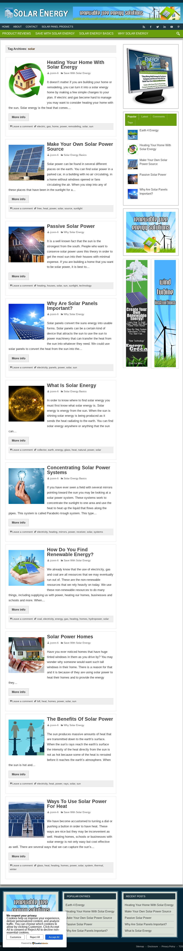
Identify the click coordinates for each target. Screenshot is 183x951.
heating (41, 285)
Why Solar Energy (133, 33)
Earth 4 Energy (149, 130)
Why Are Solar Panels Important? (72, 306)
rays (66, 783)
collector (41, 450)
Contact (32, 26)
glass (67, 450)
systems (98, 532)
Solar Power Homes (70, 636)
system (89, 865)
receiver (80, 532)
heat (45, 208)
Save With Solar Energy (55, 33)
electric (41, 126)
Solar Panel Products (57, 26)
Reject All (35, 937)
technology (85, 285)
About (17, 26)
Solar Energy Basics (96, 33)
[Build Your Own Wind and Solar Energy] (150, 76)
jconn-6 (54, 73)
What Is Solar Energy (71, 385)
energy (59, 450)
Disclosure (153, 946)
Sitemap (140, 946)
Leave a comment (22, 126)
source (68, 208)
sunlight (78, 208)
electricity (42, 367)
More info (18, 117)
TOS (181, 946)
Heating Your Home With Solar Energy (75, 65)
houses (51, 285)
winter (13, 869)
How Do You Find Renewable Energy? (70, 552)
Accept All (54, 937)
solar (85, 126)
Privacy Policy (168, 946)
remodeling (74, 126)
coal (39, 619)
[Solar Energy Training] (36, 6)
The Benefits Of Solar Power (80, 719)
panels (52, 367)
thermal (98, 865)
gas (49, 126)
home (55, 126)
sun (91, 126)
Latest (144, 116)
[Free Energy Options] (150, 232)
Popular (132, 116)
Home (5, 26)
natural (82, 450)
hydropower (95, 619)
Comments (159, 116)
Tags (130, 122)
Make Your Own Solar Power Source (80, 147)
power (63, 126)
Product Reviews (16, 33)
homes (83, 619)
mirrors (63, 532)
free (39, 208)
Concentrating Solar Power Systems (78, 470)
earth (51, 450)
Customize (15, 937)
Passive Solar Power (71, 226)
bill (38, 701)
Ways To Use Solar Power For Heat (77, 804)
